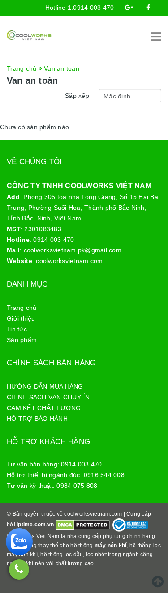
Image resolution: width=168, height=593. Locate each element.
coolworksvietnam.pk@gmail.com (72, 250)
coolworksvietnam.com (69, 260)
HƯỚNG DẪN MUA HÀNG (45, 386)
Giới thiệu (21, 318)
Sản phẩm (22, 339)
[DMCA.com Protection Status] (83, 524)
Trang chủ (21, 307)
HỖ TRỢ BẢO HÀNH (37, 418)
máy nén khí (111, 545)
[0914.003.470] (19, 569)
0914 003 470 (93, 7)
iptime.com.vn (35, 524)
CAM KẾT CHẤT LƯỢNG (44, 407)
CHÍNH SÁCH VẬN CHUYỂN (48, 397)
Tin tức (17, 329)
